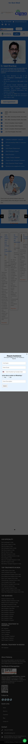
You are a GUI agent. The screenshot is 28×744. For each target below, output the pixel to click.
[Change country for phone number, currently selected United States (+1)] (3, 371)
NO (10, 377)
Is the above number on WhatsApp (12, 375)
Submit (4, 386)
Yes (5, 377)
